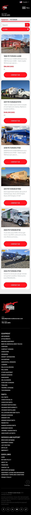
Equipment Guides (7, 442)
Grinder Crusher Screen (14, 492)
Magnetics (4, 423)
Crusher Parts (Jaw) (8, 410)
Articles (4, 447)
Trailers (4, 385)
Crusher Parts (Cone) (8, 405)
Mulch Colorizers (7, 367)
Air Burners (5, 336)
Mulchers (4, 369)
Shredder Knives (7, 428)
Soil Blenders (6, 380)
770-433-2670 (6, 15)
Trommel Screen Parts (9, 430)
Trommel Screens (7, 387)
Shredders (5, 377)
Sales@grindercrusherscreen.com (12, 318)
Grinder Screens (7, 415)
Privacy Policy (6, 477)
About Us (4, 462)
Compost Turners (7, 349)
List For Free (5, 445)
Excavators (5, 359)
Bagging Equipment (7, 341)
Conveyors (5, 351)
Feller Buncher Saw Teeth (10, 412)
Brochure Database (8, 440)
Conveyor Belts (6, 399)
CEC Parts (4, 397)
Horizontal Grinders (8, 362)
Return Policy (6, 459)
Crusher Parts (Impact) (9, 407)
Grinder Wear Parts (8, 420)
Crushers (4, 354)
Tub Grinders (5, 390)
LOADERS (4, 364)
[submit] (27, 25)
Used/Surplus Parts (8, 433)
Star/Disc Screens (7, 382)
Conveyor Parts (6, 402)
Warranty (4, 450)
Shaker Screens (6, 375)
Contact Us (15, 75)
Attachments (5, 339)
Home (3, 457)
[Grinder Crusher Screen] (9, 307)
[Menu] (24, 8)
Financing (4, 465)
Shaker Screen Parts (8, 425)
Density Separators (8, 357)
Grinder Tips (5, 417)
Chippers (4, 346)
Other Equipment (7, 372)
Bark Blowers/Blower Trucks (11, 344)
